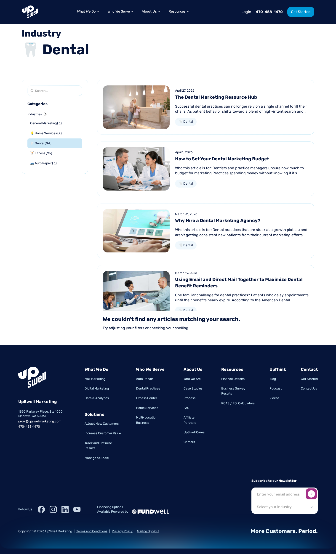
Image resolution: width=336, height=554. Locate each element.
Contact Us (309, 388)
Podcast (275, 388)
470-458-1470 (269, 12)
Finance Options (233, 379)
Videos (274, 398)
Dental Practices (148, 388)
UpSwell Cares (194, 432)
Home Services (147, 408)
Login (246, 12)
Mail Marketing (95, 379)
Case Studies (193, 388)
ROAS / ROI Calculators (238, 403)
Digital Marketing (97, 388)
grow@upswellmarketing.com (39, 421)
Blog (272, 379)
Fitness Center (146, 398)
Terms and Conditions (91, 531)
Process (189, 398)
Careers (189, 442)
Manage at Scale (97, 458)
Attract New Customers (102, 424)
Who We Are (192, 379)
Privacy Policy (122, 531)
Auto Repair (144, 379)
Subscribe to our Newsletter (273, 481)
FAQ (186, 408)
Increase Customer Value (103, 433)
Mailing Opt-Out (148, 531)
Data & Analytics (97, 398)
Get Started (309, 379)
